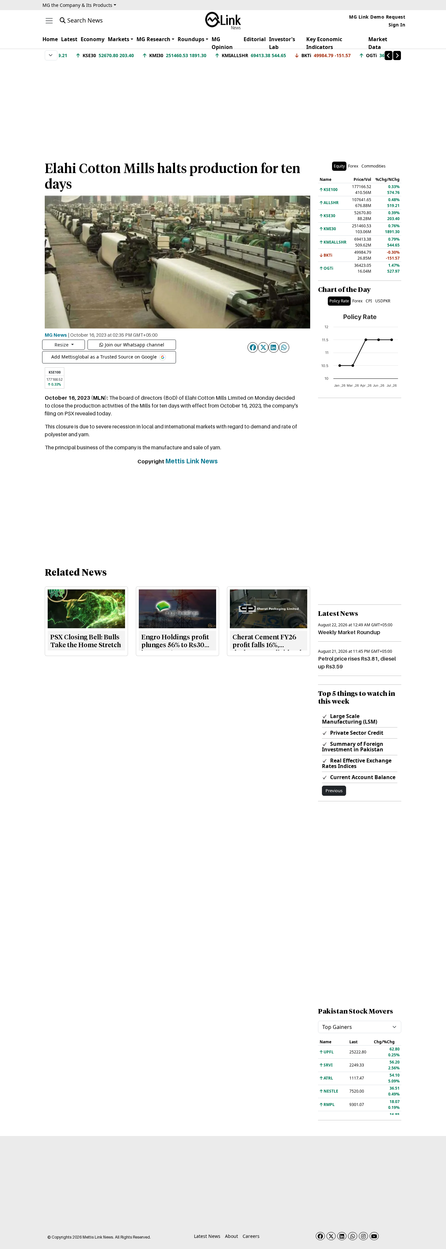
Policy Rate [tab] (339, 301)
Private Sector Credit (356, 732)
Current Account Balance (362, 777)
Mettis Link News (191, 461)
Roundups (191, 39)
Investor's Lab (282, 43)
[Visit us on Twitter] (331, 1236)
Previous (334, 790)
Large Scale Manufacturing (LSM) (349, 719)
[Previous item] (388, 55)
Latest (69, 39)
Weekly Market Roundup (349, 632)
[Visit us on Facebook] (320, 1236)
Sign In (397, 25)
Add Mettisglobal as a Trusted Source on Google (104, 357)
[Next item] (397, 55)
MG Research (153, 39)
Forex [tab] (353, 166)
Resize (62, 345)
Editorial (255, 39)
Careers (251, 1236)
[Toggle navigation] (49, 20)
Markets (118, 39)
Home (50, 39)
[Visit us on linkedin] (341, 1236)
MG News (56, 335)
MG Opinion (222, 43)
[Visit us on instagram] (363, 1236)
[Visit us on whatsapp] (352, 1236)
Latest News (207, 1236)
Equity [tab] (339, 166)
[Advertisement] (223, 107)
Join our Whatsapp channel (134, 345)
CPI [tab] (369, 301)
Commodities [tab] (373, 166)
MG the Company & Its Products (77, 5)
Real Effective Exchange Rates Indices (356, 763)
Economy (92, 39)
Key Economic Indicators (324, 43)
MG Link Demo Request (377, 17)
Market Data (377, 43)
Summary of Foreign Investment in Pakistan (352, 746)
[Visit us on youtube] (374, 1236)
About (231, 1236)
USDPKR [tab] (382, 301)
